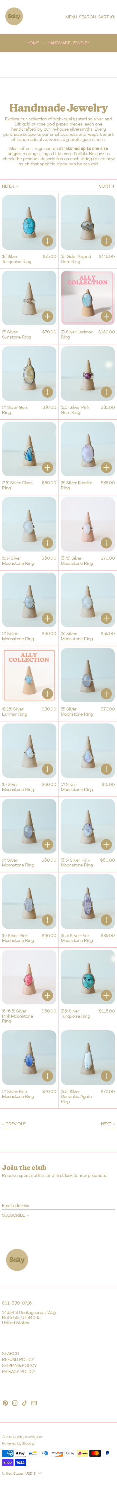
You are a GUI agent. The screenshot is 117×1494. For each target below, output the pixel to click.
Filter (8, 186)
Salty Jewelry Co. (29, 1437)
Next (106, 1124)
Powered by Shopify (18, 1443)
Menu (71, 17)
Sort (105, 186)
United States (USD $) (19, 1473)
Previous (16, 1124)
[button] (87, 17)
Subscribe (13, 1215)
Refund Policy (18, 1359)
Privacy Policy (18, 1371)
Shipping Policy (19, 1365)
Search (10, 1353)
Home (33, 43)
